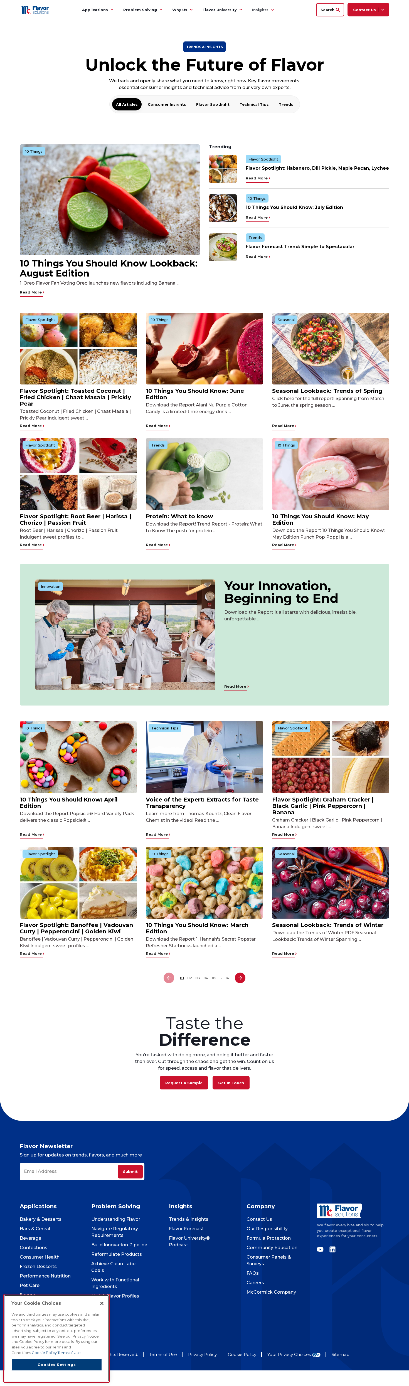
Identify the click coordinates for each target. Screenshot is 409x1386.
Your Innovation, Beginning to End (281, 592)
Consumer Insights (167, 104)
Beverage (30, 1238)
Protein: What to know (179, 516)
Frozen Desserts (38, 1266)
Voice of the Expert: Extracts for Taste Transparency (202, 802)
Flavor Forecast (186, 1228)
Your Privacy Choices (289, 1354)
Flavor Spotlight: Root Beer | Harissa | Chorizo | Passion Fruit (75, 519)
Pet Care (30, 1285)
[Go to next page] (240, 978)
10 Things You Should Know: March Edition (197, 928)
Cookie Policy (242, 1354)
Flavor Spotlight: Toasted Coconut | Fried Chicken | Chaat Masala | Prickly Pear (75, 397)
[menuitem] (112, 9)
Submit (130, 1171)
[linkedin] (331, 1249)
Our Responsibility (267, 1228)
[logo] (353, 1210)
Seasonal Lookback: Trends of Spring (327, 391)
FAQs (253, 1273)
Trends (286, 104)
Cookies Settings (57, 1364)
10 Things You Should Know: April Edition (69, 802)
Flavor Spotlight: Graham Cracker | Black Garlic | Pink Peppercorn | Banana (323, 806)
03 (197, 978)
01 (182, 978)
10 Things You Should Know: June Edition (195, 394)
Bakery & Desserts (40, 1219)
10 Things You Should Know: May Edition (320, 519)
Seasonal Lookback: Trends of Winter (327, 925)
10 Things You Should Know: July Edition (294, 207)
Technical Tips (254, 104)
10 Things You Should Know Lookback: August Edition (109, 268)
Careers (255, 1282)
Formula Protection (269, 1238)
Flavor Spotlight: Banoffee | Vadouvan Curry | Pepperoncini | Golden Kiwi (76, 928)
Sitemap (340, 1354)
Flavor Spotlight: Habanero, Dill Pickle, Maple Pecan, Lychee (317, 168)
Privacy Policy (202, 1354)
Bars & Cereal (35, 1228)
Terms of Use (163, 1354)
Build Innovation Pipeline (119, 1244)
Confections (33, 1247)
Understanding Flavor (115, 1219)
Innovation (50, 586)
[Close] (102, 1303)
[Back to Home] (36, 9)
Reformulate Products (116, 1254)
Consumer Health (40, 1257)
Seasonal (286, 319)
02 (189, 978)
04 (205, 978)
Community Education (272, 1247)
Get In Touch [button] (231, 1083)
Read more (31, 292)
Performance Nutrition (45, 1276)
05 (214, 978)
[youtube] (321, 1249)
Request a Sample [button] (184, 1083)
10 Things (34, 151)
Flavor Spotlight (213, 104)
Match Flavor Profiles (115, 1296)
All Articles (127, 104)
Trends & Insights (188, 1219)
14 (227, 978)
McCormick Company (271, 1292)
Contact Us (259, 1219)
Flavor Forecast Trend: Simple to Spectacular (300, 246)
